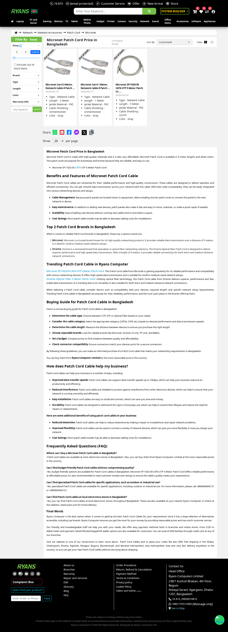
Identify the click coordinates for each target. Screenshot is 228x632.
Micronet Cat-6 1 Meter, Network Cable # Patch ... (95, 88)
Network (144, 21)
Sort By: (151, 42)
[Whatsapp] (55, 132)
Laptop (20, 21)
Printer (111, 21)
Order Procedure (126, 565)
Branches (69, 569)
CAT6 (78, 167)
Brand (16, 75)
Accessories (183, 21)
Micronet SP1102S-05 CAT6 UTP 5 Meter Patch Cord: (75, 271)
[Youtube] (26, 574)
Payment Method (126, 574)
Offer (135, 4)
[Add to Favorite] (72, 62)
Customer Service (112, 4)
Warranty (69, 574)
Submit (35, 52)
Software (196, 21)
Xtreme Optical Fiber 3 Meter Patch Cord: (71, 279)
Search (37, 109)
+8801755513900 (182, 604)
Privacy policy (124, 582)
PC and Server (33, 21)
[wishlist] (201, 11)
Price (16, 45)
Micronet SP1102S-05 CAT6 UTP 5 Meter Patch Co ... (129, 90)
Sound (155, 21)
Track (47, 598)
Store (173, 4)
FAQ (66, 595)
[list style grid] (205, 42)
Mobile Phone (87, 21)
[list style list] (212, 42)
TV (67, 21)
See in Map (178, 608)
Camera (122, 21)
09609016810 (189, 599)
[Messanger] (76, 132)
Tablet (74, 21)
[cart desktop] (194, 11)
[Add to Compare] (72, 56)
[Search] (149, 11)
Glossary (69, 586)
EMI (66, 582)
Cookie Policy (123, 586)
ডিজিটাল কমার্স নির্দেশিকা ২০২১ (128, 591)
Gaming (47, 21)
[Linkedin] (38, 574)
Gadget (100, 21)
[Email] (62, 132)
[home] (13, 21)
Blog (66, 591)
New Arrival (154, 4)
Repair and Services (75, 578)
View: (199, 42)
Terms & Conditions (127, 578)
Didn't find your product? (27, 590)
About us (69, 565)
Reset (33, 39)
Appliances (210, 21)
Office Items (168, 21)
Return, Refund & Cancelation (134, 569)
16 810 (58, 4)
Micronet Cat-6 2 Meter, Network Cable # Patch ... (60, 88)
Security (133, 21)
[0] (206, 11)
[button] (91, 132)
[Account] (212, 11)
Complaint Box (23, 582)
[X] (84, 132)
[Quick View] (72, 69)
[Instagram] (32, 574)
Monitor (58, 21)
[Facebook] (69, 132)
